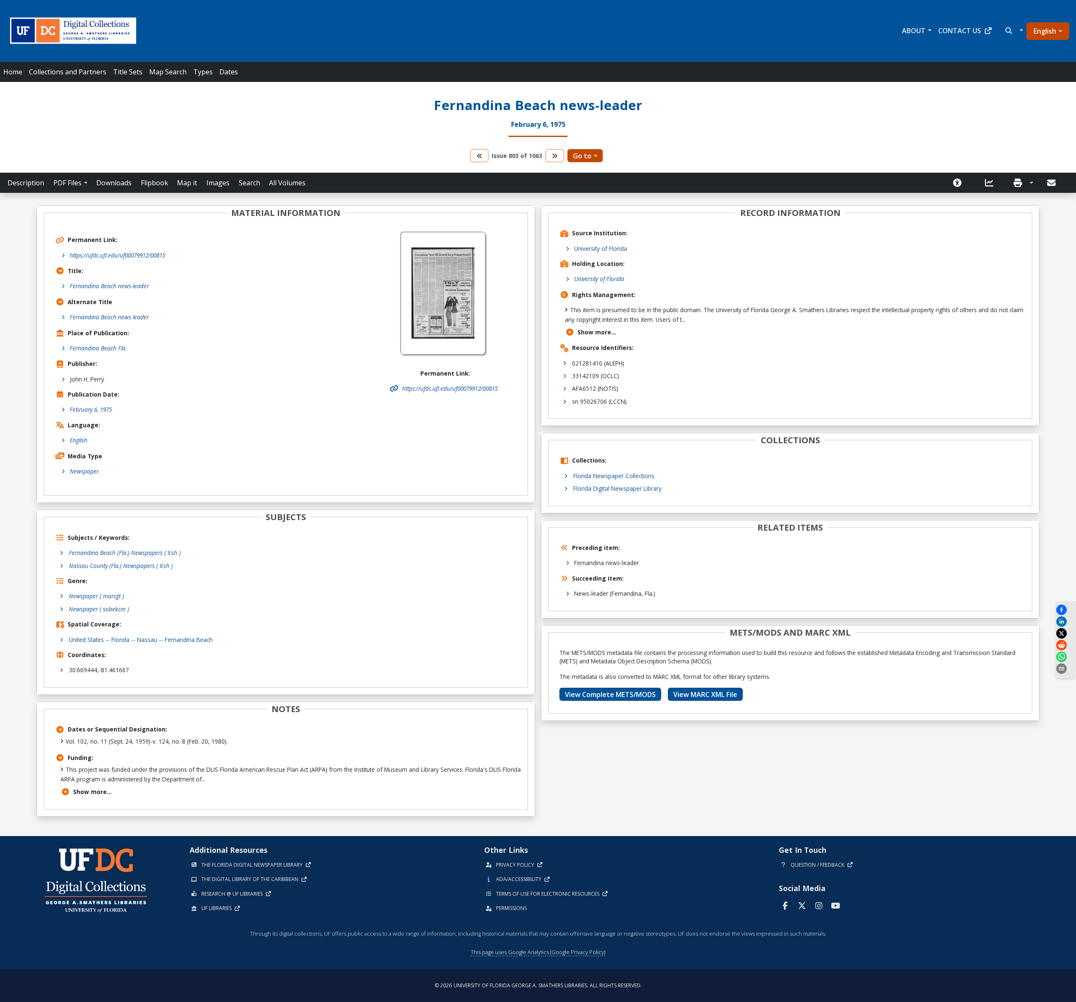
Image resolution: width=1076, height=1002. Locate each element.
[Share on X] (1065, 633)
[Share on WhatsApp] (1065, 657)
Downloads (114, 182)
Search (249, 182)
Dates (228, 71)
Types (203, 71)
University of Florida (600, 248)
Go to (582, 155)
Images (217, 182)
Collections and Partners (67, 71)
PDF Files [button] (67, 182)
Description (26, 182)
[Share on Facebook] (1065, 610)
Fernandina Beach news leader (109, 317)
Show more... (92, 792)
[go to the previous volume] (479, 155)
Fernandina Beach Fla (98, 348)
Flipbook (154, 182)
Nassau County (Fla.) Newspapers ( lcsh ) (121, 566)
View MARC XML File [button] (705, 694)
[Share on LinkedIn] (1065, 621)
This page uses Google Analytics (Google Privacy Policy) (538, 952)
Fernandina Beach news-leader (109, 286)
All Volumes (287, 182)
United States (86, 640)
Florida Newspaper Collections (613, 476)
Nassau (147, 640)
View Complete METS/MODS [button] (610, 694)
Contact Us (959, 30)
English (1045, 31)
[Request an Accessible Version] (960, 182)
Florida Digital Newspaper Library (617, 488)
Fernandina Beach (189, 640)
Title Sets (127, 71)
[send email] (1065, 668)
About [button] (914, 30)
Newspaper (84, 471)
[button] (1013, 30)
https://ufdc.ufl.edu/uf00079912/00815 (117, 255)
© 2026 (538, 985)
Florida (120, 640)
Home (12, 71)
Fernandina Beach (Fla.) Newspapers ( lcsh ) (125, 553)
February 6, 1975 (91, 409)
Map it (187, 182)
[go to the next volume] (555, 155)
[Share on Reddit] (1065, 645)
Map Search (168, 71)
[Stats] (992, 182)
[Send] (1052, 183)
